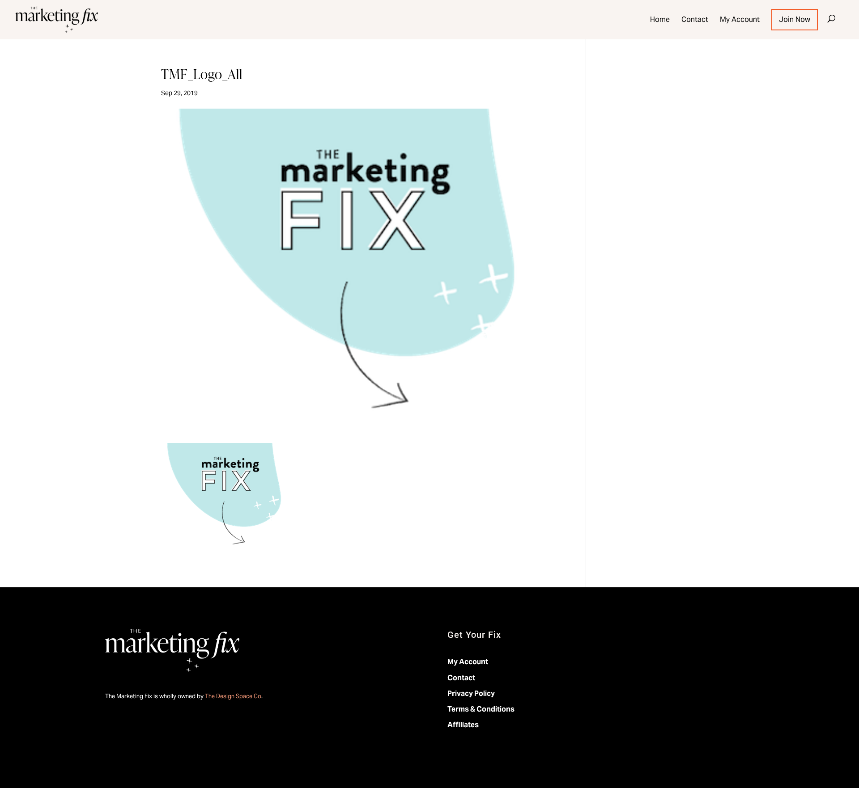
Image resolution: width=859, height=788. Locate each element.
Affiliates (463, 724)
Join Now (794, 20)
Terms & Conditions (481, 709)
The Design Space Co (233, 696)
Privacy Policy (471, 693)
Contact (694, 20)
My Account (740, 20)
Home (660, 20)
